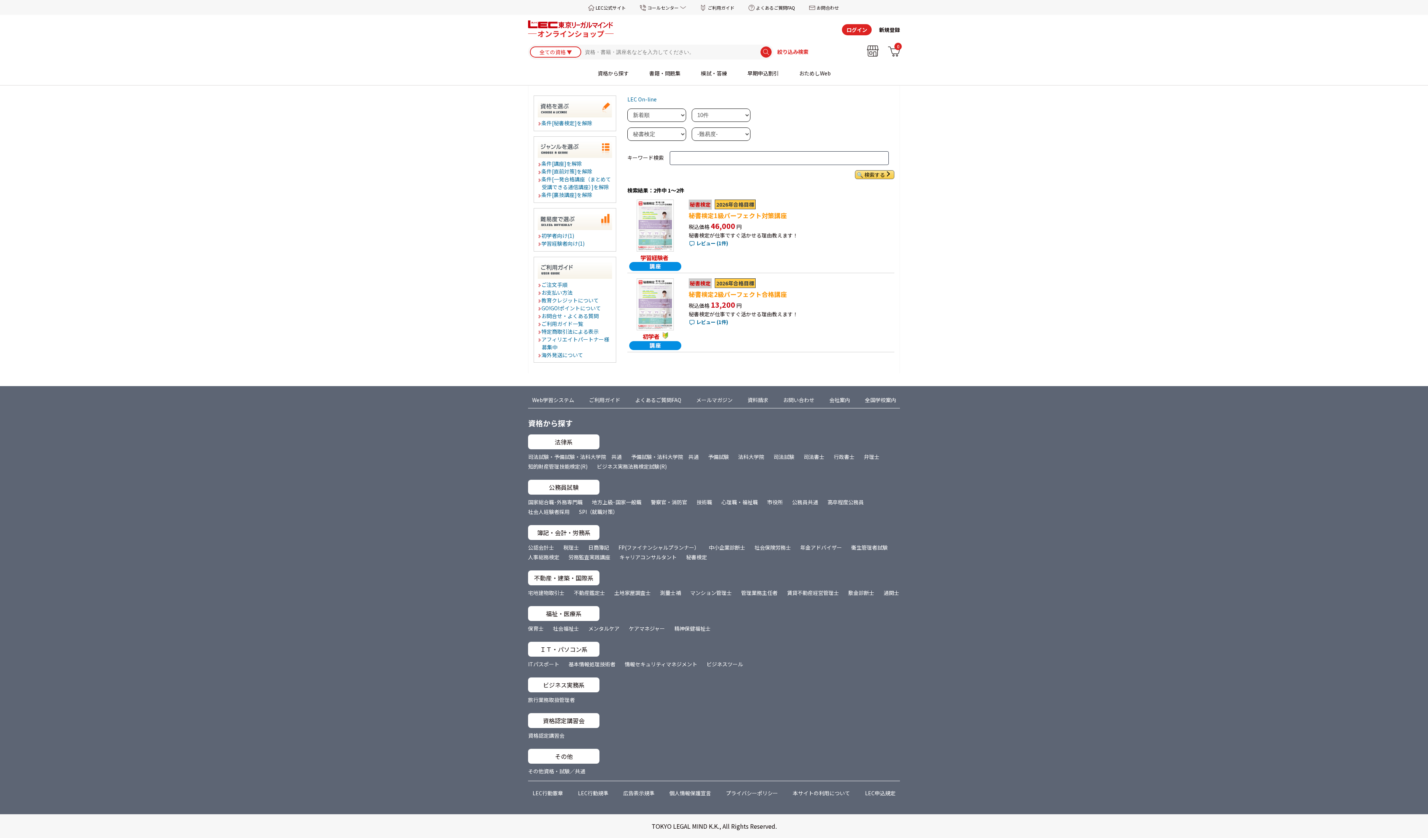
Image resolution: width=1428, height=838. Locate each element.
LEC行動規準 (593, 793)
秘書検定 (696, 557)
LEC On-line (642, 99)
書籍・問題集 (665, 73)
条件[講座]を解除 (562, 163)
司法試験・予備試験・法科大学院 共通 (575, 456)
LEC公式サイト (611, 7)
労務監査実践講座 (589, 557)
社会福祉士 (566, 628)
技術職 (704, 502)
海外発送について (562, 355)
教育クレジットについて (570, 300)
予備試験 (718, 456)
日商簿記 (598, 547)
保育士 (536, 628)
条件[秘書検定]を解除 (567, 123)
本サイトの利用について (821, 793)
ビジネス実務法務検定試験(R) (632, 466)
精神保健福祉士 (692, 628)
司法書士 (814, 456)
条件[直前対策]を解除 (567, 171)
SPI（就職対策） (598, 511)
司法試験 (784, 456)
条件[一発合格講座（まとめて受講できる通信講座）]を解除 (576, 183)
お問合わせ (828, 7)
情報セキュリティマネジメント (661, 664)
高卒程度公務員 (845, 502)
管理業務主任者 (759, 592)
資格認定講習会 (546, 735)
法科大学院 (751, 456)
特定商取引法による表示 (570, 331)
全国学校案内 (880, 400)
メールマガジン (714, 400)
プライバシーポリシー (752, 793)
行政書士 (844, 456)
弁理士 (871, 456)
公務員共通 (805, 502)
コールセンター (663, 7)
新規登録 (889, 29)
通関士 (891, 592)
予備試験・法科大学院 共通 (665, 456)
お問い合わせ (798, 400)
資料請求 (757, 400)
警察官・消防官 (669, 502)
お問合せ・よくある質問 (570, 316)
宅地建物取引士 (546, 592)
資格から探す (613, 73)
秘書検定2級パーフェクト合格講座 (738, 294)
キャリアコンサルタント (648, 557)
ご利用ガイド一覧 (562, 323)
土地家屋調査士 (632, 592)
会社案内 (839, 400)
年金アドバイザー (821, 547)
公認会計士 (541, 547)
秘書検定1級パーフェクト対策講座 (738, 215)
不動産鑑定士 (589, 592)
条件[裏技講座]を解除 (567, 194)
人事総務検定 (543, 557)
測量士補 (670, 592)
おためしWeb (815, 73)
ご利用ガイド (721, 7)
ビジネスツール (725, 664)
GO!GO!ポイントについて (571, 308)
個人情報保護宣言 (690, 793)
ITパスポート (543, 664)
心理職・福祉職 (739, 502)
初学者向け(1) (558, 235)
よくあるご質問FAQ (775, 7)
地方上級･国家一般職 (616, 502)
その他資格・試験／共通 (556, 771)
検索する (874, 174)
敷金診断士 (861, 592)
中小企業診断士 (727, 547)
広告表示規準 (638, 793)
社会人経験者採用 (549, 511)
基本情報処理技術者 (592, 664)
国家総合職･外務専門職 (555, 502)
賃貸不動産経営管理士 (813, 592)
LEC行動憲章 (548, 793)
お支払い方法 (557, 292)
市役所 (775, 502)
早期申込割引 (763, 73)
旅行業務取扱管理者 (551, 699)
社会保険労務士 (773, 547)
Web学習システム (553, 400)
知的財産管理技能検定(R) (558, 466)
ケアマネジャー (647, 628)
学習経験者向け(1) (563, 243)
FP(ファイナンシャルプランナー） (658, 547)
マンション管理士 (711, 592)
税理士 (571, 547)
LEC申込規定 (880, 793)
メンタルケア (604, 628)
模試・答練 (714, 73)
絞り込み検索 (792, 52)
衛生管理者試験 (869, 547)
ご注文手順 (555, 284)
